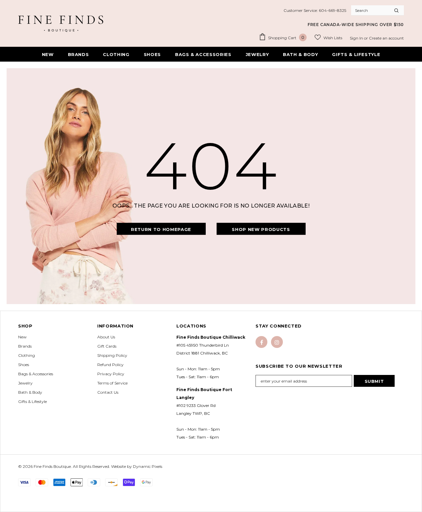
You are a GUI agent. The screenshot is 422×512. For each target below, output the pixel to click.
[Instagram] (277, 342)
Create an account (386, 38)
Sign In (357, 38)
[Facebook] (261, 342)
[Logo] (60, 23)
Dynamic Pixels (147, 466)
